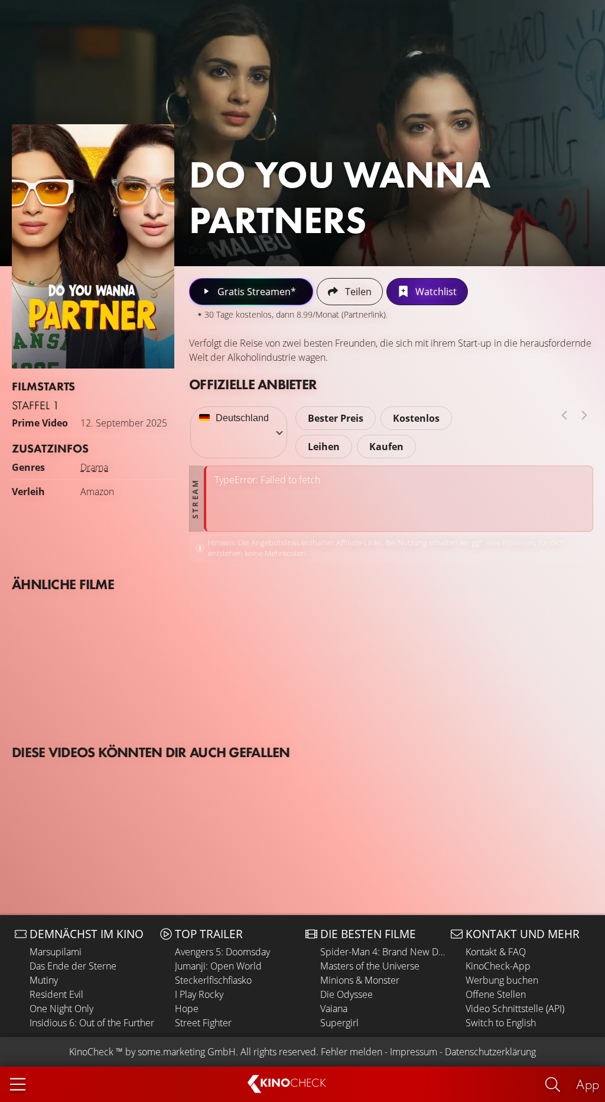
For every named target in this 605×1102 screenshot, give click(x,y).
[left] (564, 415)
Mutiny (44, 980)
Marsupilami (56, 952)
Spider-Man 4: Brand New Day (382, 952)
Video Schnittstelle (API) (515, 1008)
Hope (187, 1008)
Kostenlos (416, 418)
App (587, 1084)
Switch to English (501, 1023)
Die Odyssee (346, 994)
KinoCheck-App (498, 966)
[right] (584, 415)
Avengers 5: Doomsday (222, 952)
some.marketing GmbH (187, 1051)
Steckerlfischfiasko (213, 980)
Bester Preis (335, 418)
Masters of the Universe (369, 966)
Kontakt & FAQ (496, 952)
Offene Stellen (496, 994)
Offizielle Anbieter (253, 384)
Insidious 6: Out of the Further (92, 1023)
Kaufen (386, 446)
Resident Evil (56, 994)
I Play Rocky (199, 994)
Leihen (324, 446)
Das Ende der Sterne (73, 966)
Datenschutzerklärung (490, 1051)
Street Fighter (203, 1023)
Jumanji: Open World (218, 966)
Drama (94, 467)
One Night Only (61, 1008)
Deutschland (242, 418)
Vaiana (333, 1008)
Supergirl (339, 1023)
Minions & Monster (359, 980)
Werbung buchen (502, 980)
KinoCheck (91, 1051)
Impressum (413, 1051)
